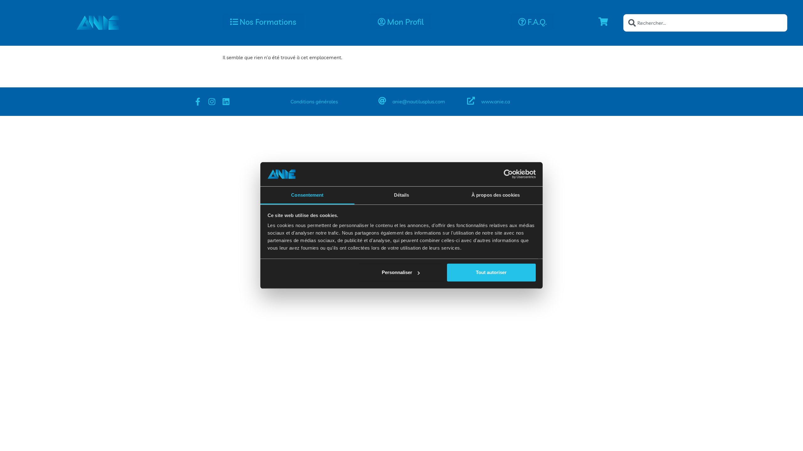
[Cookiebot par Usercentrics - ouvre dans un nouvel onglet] (508, 174)
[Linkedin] (226, 102)
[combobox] (705, 23)
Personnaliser (397, 272)
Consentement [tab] (307, 195)
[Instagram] (212, 102)
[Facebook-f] (198, 102)
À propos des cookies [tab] (495, 195)
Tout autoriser (491, 272)
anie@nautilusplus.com (418, 101)
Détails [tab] (401, 195)
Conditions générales (314, 101)
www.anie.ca (495, 101)
